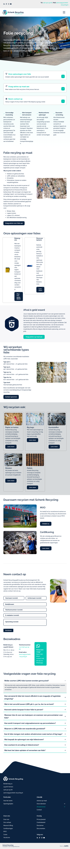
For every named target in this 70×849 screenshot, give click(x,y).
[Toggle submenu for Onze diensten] (64, 803)
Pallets (29, 468)
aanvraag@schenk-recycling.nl (13, 792)
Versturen (8, 630)
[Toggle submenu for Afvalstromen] (64, 806)
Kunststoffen (54, 427)
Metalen (8, 468)
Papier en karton (11, 427)
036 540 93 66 (47, 2)
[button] (4, 4)
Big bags (30, 427)
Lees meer (12, 446)
